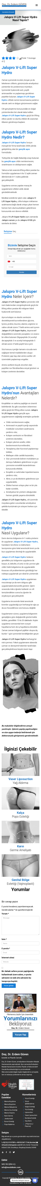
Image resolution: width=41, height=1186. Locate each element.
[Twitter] (13, 1152)
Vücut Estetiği (29, 1098)
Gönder (21, 272)
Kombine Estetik (30, 1118)
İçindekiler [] (8, 12)
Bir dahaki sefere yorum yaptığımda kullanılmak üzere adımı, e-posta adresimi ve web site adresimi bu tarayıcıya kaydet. (18, 976)
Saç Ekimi (28, 1121)
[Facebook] (6, 1152)
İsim (4, 939)
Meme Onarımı (9, 1113)
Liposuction (29, 1112)
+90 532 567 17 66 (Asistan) (26, 1142)
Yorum (5, 914)
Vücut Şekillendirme (29, 1102)
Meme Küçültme (10, 1101)
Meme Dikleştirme (10, 1107)
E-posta (6, 948)
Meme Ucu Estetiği (10, 1110)
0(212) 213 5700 (9, 1142)
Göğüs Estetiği (30, 1107)
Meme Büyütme (10, 1104)
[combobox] (9, 261)
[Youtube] (2, 1152)
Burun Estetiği (9, 1121)
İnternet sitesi (8, 957)
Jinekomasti (8, 1118)
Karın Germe (8, 1116)
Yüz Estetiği (29, 1109)
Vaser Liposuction (31, 1115)
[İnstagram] (10, 1152)
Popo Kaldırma (9, 1124)
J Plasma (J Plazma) (29, 1125)
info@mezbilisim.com (11, 1167)
